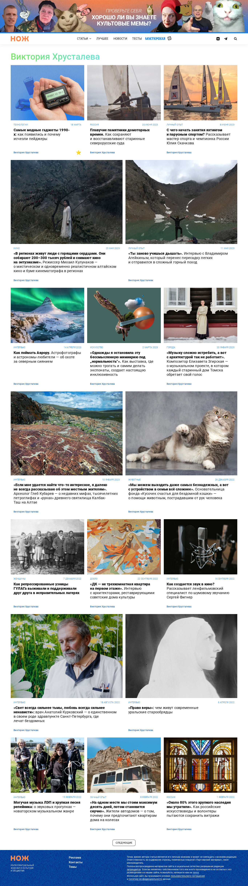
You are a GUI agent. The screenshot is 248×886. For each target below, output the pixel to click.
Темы (73, 867)
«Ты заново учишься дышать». (178, 257)
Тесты (137, 38)
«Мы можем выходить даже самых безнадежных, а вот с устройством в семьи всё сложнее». (178, 491)
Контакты (76, 862)
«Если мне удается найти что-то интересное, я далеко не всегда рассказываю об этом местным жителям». (66, 493)
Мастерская (155, 38)
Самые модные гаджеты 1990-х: (42, 134)
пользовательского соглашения (188, 876)
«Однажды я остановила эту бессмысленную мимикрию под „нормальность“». (121, 363)
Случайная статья (169, 38)
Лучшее (102, 38)
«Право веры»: (163, 709)
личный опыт (175, 124)
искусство (96, 347)
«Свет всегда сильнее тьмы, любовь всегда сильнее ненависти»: (65, 714)
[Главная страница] (20, 38)
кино (17, 248)
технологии (21, 124)
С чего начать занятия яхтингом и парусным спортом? (199, 136)
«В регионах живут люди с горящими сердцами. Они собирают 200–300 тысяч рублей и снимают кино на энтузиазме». (65, 262)
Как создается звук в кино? (198, 590)
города (171, 347)
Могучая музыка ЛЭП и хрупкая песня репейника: (47, 806)
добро (93, 579)
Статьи (82, 38)
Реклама (75, 857)
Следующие (124, 842)
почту (196, 872)
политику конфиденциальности (145, 879)
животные (134, 479)
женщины (19, 579)
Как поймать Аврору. (47, 357)
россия (94, 124)
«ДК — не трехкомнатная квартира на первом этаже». (122, 590)
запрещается (134, 869)
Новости (120, 38)
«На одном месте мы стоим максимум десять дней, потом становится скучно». (123, 811)
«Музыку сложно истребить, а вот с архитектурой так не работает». (198, 363)
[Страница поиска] (235, 39)
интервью (19, 347)
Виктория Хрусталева (26, 152)
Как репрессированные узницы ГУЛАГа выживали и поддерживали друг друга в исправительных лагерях (46, 588)
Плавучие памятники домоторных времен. (120, 136)
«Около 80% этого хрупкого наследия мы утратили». (199, 809)
